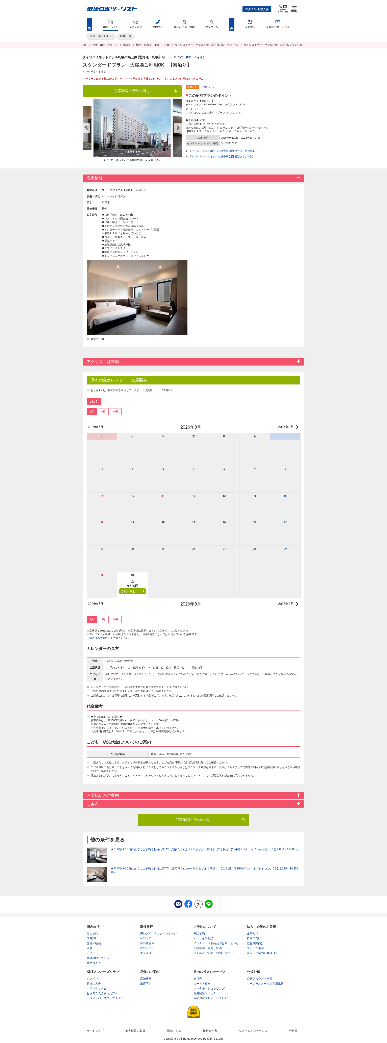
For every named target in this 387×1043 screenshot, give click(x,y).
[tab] (92, 411)
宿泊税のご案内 (98, 638)
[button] (256, 9)
